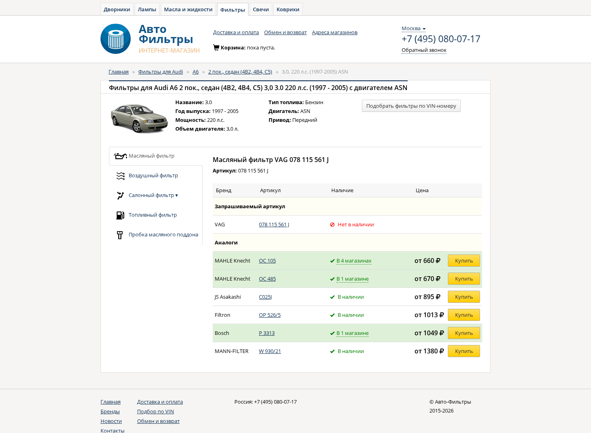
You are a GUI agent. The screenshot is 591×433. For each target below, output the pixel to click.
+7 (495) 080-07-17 (441, 39)
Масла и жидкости (188, 9)
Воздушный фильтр (152, 175)
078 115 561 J (274, 224)
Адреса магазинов (334, 32)
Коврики (288, 9)
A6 (196, 71)
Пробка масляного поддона (162, 234)
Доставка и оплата (236, 32)
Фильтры (232, 9)
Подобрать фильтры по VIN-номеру (411, 105)
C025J (265, 296)
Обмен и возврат (285, 32)
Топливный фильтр (152, 214)
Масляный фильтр (150, 155)
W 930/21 (270, 351)
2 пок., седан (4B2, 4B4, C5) (240, 71)
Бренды (110, 411)
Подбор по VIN (155, 411)
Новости (111, 421)
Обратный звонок (424, 49)
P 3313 (267, 333)
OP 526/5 (270, 314)
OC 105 (267, 260)
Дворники (117, 9)
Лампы (147, 9)
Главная (119, 71)
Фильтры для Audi (160, 71)
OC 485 (267, 278)
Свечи (261, 9)
